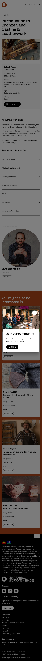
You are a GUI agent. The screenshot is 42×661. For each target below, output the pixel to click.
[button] (34, 313)
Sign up (12, 347)
